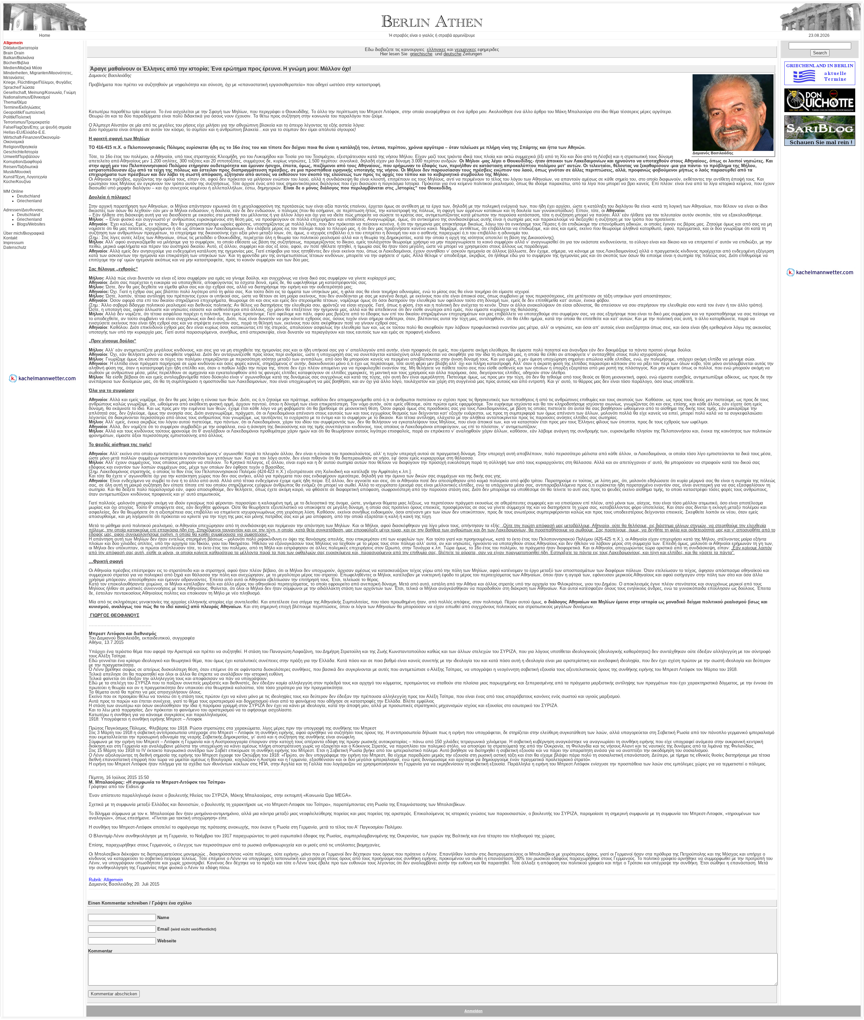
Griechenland (29, 201)
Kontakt (10, 238)
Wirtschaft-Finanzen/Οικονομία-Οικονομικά (32, 140)
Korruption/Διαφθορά (22, 161)
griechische (421, 53)
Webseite (166, 940)
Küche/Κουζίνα (17, 181)
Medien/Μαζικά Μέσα (22, 68)
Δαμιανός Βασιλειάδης (713, 153)
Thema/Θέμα (15, 102)
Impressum (13, 242)
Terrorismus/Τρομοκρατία (26, 122)
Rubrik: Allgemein (106, 879)
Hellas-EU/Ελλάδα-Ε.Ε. (24, 132)
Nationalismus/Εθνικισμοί (26, 97)
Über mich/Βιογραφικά (23, 233)
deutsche (452, 53)
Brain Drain (13, 53)
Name (163, 917)
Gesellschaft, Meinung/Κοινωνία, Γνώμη (39, 92)
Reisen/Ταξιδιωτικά (20, 166)
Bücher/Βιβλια (16, 62)
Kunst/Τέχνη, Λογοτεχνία (25, 177)
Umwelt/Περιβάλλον (21, 156)
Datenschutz (14, 247)
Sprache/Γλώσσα (18, 87)
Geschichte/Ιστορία (20, 152)
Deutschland (28, 196)
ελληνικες (436, 49)
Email (186, 929)
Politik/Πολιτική (17, 117)
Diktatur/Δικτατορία (20, 48)
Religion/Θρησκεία (20, 147)
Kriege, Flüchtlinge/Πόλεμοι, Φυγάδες (37, 82)
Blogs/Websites (31, 224)
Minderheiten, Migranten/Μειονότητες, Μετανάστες (38, 75)
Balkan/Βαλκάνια (18, 57)
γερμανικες (465, 49)
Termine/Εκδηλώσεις (22, 107)
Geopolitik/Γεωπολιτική (24, 112)
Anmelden (473, 1011)
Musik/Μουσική (17, 171)
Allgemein (13, 43)
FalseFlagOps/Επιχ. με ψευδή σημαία (37, 127)
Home (44, 35)
